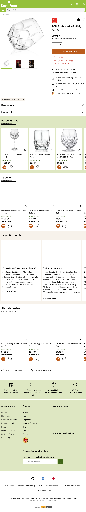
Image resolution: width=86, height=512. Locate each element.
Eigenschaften (8, 112)
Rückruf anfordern (43, 370)
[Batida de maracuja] (61, 253)
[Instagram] (32, 478)
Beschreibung (7, 105)
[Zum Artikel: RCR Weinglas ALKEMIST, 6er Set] (14, 140)
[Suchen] (9, 10)
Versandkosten (71, 39)
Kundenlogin (6, 438)
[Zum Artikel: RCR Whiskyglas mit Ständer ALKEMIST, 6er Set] (69, 140)
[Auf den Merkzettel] (83, 19)
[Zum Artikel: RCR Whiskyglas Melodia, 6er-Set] (42, 329)
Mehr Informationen (14, 370)
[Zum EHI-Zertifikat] (53, 93)
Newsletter (6, 416)
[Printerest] (53, 478)
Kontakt (4, 412)
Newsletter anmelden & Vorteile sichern (39, 457)
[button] (78, 19)
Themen (26, 427)
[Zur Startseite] (9, 4)
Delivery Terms (7, 434)
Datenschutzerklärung (26, 486)
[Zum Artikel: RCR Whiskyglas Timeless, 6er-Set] (69, 329)
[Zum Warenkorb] (83, 4)
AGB (40, 486)
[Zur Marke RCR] (54, 20)
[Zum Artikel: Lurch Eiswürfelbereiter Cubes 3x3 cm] (42, 196)
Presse (25, 434)
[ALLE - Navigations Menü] (2, 9)
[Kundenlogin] (77, 4)
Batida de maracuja (52, 268)
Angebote (27, 419)
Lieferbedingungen (9, 430)
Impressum (9, 486)
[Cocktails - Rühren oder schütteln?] (21, 253)
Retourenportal (7, 423)
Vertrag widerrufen (43, 490)
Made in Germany (30, 423)
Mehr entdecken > (8, 124)
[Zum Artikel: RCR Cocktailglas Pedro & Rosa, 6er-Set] (14, 329)
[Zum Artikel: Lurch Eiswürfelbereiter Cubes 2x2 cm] (69, 196)
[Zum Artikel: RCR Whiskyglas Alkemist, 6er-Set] (42, 140)
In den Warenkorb (68, 51)
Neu (24, 416)
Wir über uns (28, 430)
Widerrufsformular (72, 486)
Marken (26, 412)
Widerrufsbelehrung (53, 486)
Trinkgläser (6, 15)
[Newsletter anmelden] (60, 461)
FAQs (3, 427)
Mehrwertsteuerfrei (9, 419)
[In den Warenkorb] (4, 167)
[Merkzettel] (70, 4)
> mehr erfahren (9, 291)
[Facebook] (43, 478)
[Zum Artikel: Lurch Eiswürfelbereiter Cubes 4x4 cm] (14, 196)
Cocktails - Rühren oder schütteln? (19, 268)
